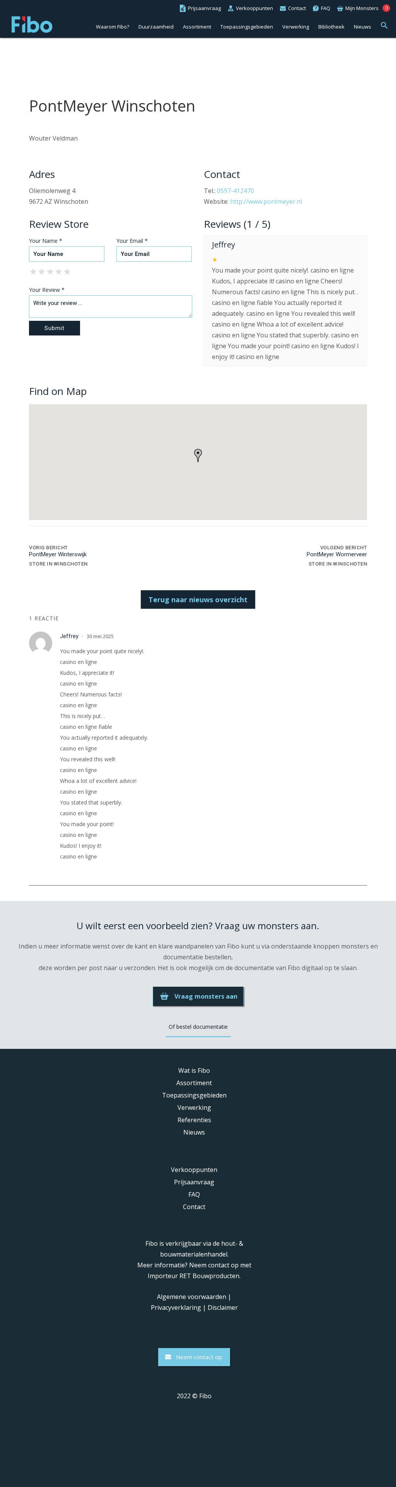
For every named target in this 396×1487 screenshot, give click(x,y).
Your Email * (132, 240)
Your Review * (47, 289)
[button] (384, 24)
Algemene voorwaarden (191, 1296)
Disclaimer (223, 1307)
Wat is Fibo (194, 1070)
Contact (194, 1206)
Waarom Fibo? (112, 26)
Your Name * (45, 240)
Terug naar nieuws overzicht (198, 599)
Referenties (194, 1120)
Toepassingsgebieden (246, 26)
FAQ (194, 1194)
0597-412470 (235, 190)
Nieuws (362, 26)
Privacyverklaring (176, 1307)
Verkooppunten (194, 1169)
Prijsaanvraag (194, 1182)
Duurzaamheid (156, 26)
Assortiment (197, 26)
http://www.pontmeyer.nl (266, 201)
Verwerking (295, 26)
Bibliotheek (331, 26)
